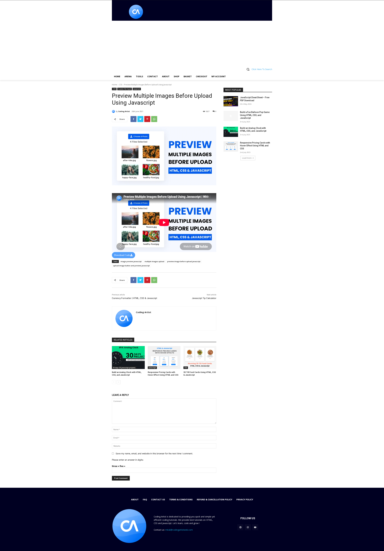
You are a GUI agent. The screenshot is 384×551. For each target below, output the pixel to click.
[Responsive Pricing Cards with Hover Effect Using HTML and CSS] (164, 357)
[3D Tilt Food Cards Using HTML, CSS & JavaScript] (199, 357)
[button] (192, 69)
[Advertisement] (192, 43)
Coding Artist (124, 111)
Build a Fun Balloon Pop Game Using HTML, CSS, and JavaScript (255, 115)
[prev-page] (114, 382)
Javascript (137, 89)
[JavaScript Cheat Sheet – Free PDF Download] (231, 101)
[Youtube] (255, 527)
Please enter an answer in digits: (128, 459)
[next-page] (118, 382)
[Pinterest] (147, 119)
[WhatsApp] (154, 119)
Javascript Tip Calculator (204, 298)
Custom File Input (124, 89)
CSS (120, 84)
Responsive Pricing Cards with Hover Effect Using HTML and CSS (255, 146)
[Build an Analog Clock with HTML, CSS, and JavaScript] (128, 357)
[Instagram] (248, 527)
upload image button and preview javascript (131, 265)
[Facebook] (133, 119)
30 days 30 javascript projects (124, 368)
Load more (247, 158)
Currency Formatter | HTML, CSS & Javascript (134, 298)
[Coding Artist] (114, 111)
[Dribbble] (240, 527)
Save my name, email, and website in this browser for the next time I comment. (154, 453)
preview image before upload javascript (183, 261)
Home (114, 84)
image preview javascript (131, 261)
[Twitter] (140, 119)
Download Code (122, 255)
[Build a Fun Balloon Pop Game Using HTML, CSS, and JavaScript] (231, 116)
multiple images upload (154, 261)
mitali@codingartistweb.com (179, 529)
